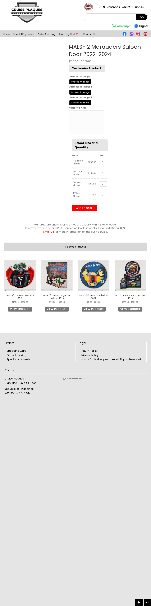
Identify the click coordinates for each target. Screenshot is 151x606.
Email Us (48, 232)
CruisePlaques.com (102, 359)
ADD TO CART (84, 208)
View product (20, 309)
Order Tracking (46, 34)
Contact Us (89, 34)
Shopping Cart (69, 34)
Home (6, 34)
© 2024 (85, 359)
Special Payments (23, 34)
